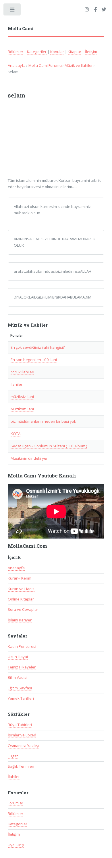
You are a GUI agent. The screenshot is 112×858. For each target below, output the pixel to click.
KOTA (15, 433)
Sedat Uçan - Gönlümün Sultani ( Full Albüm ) (49, 445)
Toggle (12, 11)
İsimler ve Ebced (22, 735)
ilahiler (16, 384)
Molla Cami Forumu (45, 65)
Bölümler (15, 51)
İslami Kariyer (20, 620)
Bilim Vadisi (17, 677)
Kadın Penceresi (22, 646)
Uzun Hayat (18, 656)
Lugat (13, 755)
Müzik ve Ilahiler (79, 65)
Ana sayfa (17, 65)
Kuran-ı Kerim (19, 578)
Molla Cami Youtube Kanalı (42, 476)
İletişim (91, 51)
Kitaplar (74, 51)
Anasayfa (16, 567)
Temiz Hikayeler (22, 667)
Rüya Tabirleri (20, 724)
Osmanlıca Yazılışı (23, 745)
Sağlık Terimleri (21, 766)
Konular (57, 51)
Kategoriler (37, 51)
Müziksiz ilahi (22, 409)
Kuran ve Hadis (21, 588)
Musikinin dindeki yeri (30, 458)
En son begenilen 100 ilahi (34, 359)
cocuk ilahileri (22, 372)
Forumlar (15, 803)
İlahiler (14, 776)
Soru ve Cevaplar (23, 609)
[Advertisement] (51, 141)
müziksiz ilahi (22, 396)
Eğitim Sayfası (20, 688)
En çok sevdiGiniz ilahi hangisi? (38, 347)
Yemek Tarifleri (21, 698)
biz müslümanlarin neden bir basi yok (43, 421)
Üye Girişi (16, 844)
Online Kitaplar (21, 599)
